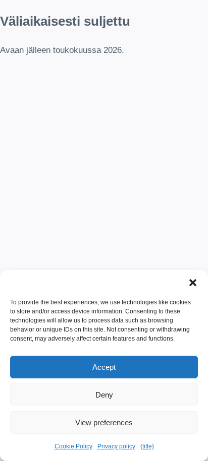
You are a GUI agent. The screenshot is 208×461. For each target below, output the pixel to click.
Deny (104, 394)
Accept (104, 367)
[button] (193, 283)
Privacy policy (116, 446)
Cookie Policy (73, 446)
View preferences (104, 422)
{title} (147, 446)
